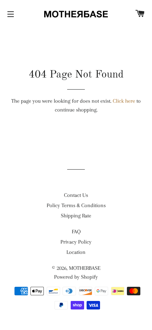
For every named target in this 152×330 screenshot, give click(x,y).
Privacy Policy (76, 242)
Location (76, 252)
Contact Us (76, 195)
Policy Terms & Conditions (76, 205)
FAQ (76, 231)
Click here (124, 101)
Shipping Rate (76, 215)
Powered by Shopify (76, 277)
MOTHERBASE (84, 268)
